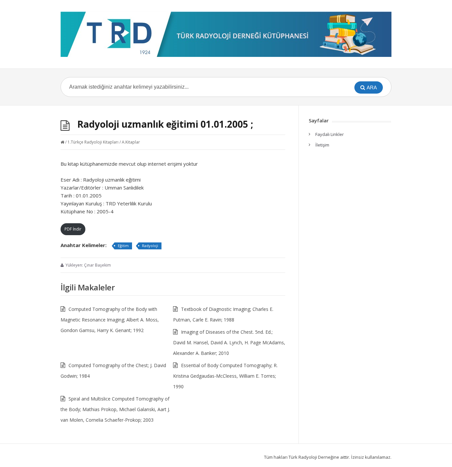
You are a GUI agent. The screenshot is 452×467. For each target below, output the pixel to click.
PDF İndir (73, 229)
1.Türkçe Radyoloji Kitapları (93, 142)
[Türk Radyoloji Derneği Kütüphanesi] (226, 34)
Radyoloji (150, 245)
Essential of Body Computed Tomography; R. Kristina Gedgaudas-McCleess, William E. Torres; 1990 (225, 376)
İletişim (322, 145)
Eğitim (123, 245)
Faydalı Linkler (329, 134)
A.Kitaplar (131, 142)
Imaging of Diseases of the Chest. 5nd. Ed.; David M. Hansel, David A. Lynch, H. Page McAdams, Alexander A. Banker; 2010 (229, 342)
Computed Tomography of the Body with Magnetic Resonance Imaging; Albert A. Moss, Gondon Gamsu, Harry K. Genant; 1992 (110, 319)
